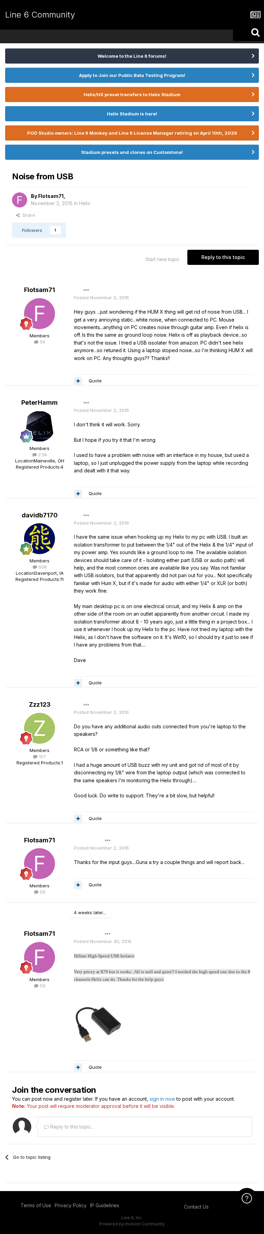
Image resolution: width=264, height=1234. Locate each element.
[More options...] (86, 290)
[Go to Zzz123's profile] (39, 728)
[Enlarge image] (99, 1023)
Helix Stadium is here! (132, 113)
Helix (84, 203)
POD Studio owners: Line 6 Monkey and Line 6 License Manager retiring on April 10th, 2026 (132, 133)
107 (41, 756)
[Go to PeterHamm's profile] (39, 426)
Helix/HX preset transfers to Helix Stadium (132, 94)
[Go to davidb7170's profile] (39, 538)
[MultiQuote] (78, 381)
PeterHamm (39, 402)
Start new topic (162, 259)
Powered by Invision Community (132, 1223)
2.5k (42, 454)
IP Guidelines (104, 1205)
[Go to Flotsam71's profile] (19, 199)
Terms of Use (36, 1205)
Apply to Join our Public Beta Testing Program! (132, 75)
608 (42, 567)
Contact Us (196, 1207)
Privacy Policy (71, 1205)
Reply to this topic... (71, 1127)
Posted (101, 297)
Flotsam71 (51, 196)
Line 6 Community (40, 15)
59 (41, 342)
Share (27, 215)
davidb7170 (40, 515)
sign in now (162, 1099)
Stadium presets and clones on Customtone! (132, 152)
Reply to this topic (223, 257)
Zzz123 (40, 704)
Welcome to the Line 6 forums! (132, 56)
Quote (95, 380)
